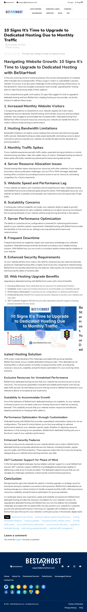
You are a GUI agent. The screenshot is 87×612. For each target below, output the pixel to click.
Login (71, 2)
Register (79, 2)
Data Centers (35, 9)
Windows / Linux (52, 9)
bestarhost (10, 2)
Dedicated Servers (31, 576)
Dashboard (37, 13)
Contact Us (9, 580)
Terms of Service (75, 604)
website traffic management (61, 528)
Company (67, 9)
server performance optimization (30, 524)
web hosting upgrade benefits (34, 528)
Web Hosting (13, 47)
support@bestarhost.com (27, 2)
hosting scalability (31, 520)
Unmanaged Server (63, 576)
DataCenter (47, 576)
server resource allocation (57, 524)
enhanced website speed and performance (53, 517)
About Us (16, 576)
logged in (19, 539)
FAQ (68, 13)
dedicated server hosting (22, 517)
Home (6, 576)
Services (50, 13)
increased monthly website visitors (56, 520)
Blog (60, 13)
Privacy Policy (71, 608)
